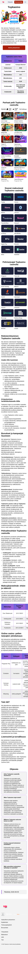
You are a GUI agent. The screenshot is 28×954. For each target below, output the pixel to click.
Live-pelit (10, 109)
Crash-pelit (16, 109)
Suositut (3, 109)
